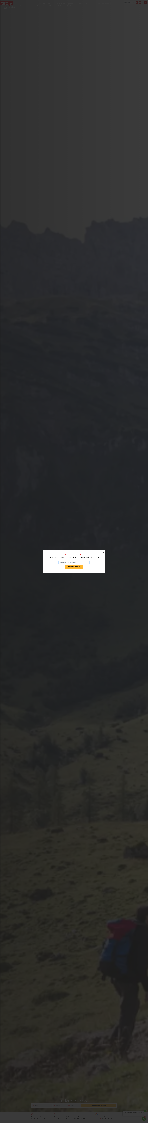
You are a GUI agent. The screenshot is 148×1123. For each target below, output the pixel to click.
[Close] (103, 552)
